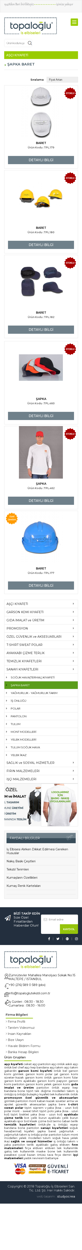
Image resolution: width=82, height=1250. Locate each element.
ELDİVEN (65, 810)
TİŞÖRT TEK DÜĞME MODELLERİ (46, 756)
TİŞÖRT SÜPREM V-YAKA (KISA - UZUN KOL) (51, 773)
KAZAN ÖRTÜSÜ (36, 820)
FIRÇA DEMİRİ (63, 820)
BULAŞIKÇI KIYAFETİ (38, 760)
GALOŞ (54, 810)
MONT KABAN (37, 766)
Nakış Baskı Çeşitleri (21, 527)
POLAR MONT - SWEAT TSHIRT (21, 776)
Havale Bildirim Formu (24, 711)
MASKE (41, 817)
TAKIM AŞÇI (62, 733)
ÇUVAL (21, 820)
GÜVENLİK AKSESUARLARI (31, 770)
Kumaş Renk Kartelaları (24, 551)
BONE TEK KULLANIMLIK (63, 817)
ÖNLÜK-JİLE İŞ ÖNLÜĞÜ (52, 790)
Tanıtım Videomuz (21, 693)
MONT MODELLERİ (23, 397)
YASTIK (28, 823)
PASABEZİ (10, 820)
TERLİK (74, 786)
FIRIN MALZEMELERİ (23, 436)
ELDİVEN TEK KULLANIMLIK (61, 813)
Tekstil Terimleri (18, 535)
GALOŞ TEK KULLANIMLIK (20, 817)
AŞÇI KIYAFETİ (17, 269)
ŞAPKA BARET (20, 350)
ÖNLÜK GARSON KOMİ (57, 743)
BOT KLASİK (30, 786)
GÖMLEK (9, 766)
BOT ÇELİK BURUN (35, 783)
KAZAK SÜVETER (56, 766)
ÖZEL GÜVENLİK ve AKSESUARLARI (34, 302)
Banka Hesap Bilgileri (23, 718)
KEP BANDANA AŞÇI (42, 733)
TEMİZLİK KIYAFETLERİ (24, 327)
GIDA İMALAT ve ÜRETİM (25, 286)
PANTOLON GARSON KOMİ (28, 749)
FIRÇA (28, 813)
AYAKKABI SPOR (14, 786)
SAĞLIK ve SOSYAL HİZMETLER (30, 428)
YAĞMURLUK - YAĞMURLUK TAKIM (34, 358)
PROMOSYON (17, 294)
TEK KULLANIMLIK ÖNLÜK (64, 760)
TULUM (15, 389)
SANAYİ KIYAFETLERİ (22, 335)
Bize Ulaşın (16, 705)
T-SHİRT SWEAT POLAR (24, 310)
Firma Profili (16, 687)
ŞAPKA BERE (57, 770)
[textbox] (47, 25)
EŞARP (66, 753)
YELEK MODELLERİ (23, 405)
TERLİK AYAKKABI (37, 810)
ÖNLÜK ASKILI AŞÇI (67, 729)
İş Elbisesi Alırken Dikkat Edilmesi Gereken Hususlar (37, 517)
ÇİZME (42, 786)
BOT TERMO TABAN (58, 786)
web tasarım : (46, 862)
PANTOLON (18, 382)
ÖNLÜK (55, 753)
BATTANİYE (51, 823)
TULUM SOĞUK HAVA (25, 413)
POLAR (15, 374)
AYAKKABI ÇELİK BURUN (63, 783)
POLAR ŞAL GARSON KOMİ (61, 739)
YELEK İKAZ (18, 420)
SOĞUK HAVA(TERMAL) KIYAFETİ (33, 343)
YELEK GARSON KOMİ (57, 749)
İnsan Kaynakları (19, 699)
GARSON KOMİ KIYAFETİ (25, 278)
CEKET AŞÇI (31, 729)
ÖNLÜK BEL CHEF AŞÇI (17, 733)
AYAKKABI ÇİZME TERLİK (26, 319)
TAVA (50, 820)
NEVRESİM (38, 823)
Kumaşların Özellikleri (22, 543)
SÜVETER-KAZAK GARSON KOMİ (24, 743)
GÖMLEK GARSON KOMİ (28, 739)
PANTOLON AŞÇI (47, 729)
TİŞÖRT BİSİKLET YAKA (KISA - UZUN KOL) (36, 780)
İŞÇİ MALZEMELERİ (21, 445)
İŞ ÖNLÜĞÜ (18, 366)
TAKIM (71, 807)
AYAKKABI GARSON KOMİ (40, 746)
